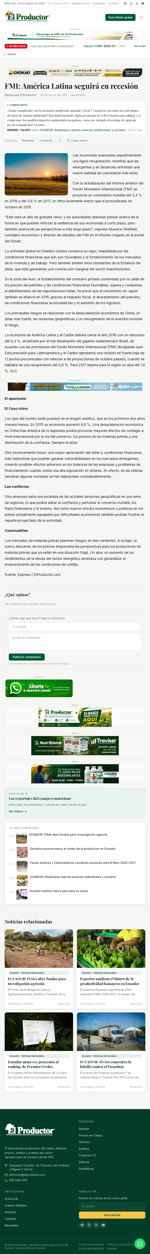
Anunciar (10, 1212)
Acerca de (11, 1198)
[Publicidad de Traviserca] (75, 745)
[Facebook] (125, 3)
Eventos (84, 1148)
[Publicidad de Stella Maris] (75, 387)
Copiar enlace (79, 140)
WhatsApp (28, 140)
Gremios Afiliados (16, 1205)
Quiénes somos (80, 3)
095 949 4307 (18, 1180)
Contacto (113, 3)
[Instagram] (131, 3)
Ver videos (18, 811)
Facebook (46, 140)
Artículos (84, 1142)
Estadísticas (86, 1168)
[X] (136, 3)
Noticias (84, 1128)
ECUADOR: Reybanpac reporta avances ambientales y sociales (83, 130)
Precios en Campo (91, 1135)
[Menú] (141, 17)
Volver (11, 54)
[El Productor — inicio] (27, 17)
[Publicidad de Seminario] (75, 72)
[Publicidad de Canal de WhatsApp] (39, 688)
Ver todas (139, 46)
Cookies (112, 1248)
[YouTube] (142, 3)
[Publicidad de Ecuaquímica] (75, 773)
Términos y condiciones (121, 1244)
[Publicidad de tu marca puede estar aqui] (75, 717)
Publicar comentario (27, 657)
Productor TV (87, 1155)
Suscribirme (112, 1215)
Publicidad (99, 3)
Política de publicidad (91, 1248)
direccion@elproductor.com (27, 1174)
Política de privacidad (91, 1244)
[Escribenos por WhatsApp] (139, 1243)
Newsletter (12, 1225)
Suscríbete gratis (120, 17)
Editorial (84, 1162)
